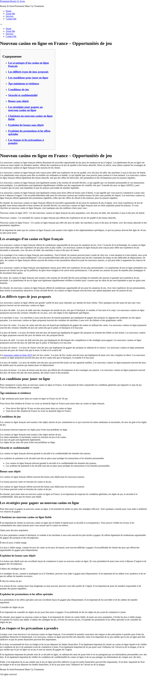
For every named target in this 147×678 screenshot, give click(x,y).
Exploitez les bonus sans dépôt (26, 125)
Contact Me (11, 19)
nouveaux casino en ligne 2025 (18, 355)
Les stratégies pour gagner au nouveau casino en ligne (25, 108)
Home (8, 11)
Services (9, 16)
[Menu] (1, 24)
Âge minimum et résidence (23, 83)
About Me (10, 13)
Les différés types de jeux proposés (28, 71)
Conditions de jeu (18, 89)
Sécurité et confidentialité (22, 95)
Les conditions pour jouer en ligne (28, 77)
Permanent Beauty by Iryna (12, 1)
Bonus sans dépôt (18, 101)
